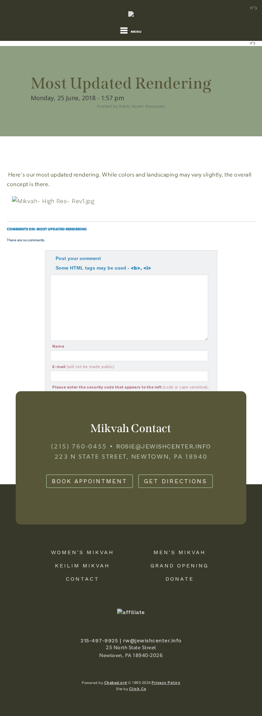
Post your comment (78, 258)
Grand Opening (179, 565)
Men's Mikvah (180, 552)
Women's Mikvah (82, 552)
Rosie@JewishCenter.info (163, 446)
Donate (179, 579)
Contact (82, 579)
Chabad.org (115, 683)
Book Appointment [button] (89, 481)
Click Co (137, 689)
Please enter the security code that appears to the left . (130, 387)
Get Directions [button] (175, 481)
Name (58, 346)
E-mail (83, 367)
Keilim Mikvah (82, 565)
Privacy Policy (165, 683)
